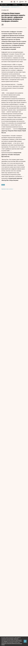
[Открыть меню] (26, 2)
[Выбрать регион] (17, 1)
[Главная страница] (1, 1)
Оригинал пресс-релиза (7, 189)
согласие (5, 641)
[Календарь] (11, 1)
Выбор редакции (5, 7)
